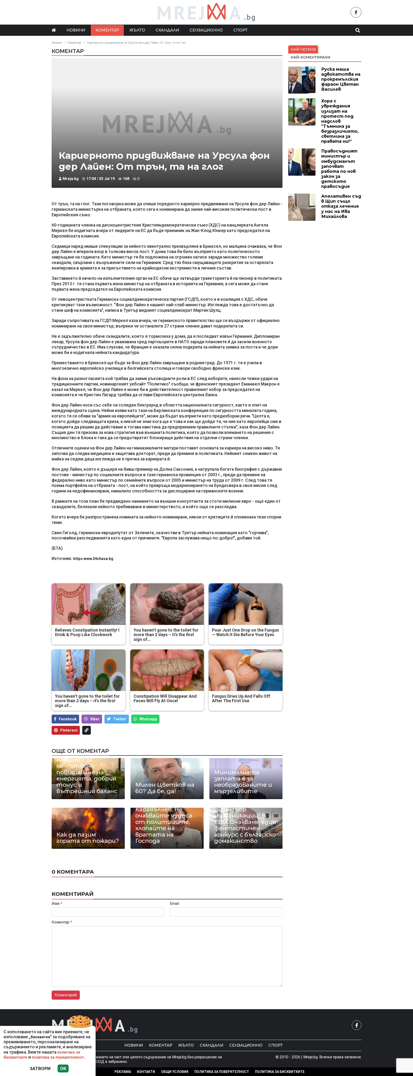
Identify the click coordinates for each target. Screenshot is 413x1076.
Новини (75, 30)
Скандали (167, 30)
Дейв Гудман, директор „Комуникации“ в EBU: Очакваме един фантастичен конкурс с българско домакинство (245, 822)
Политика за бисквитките (279, 1072)
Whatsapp (148, 719)
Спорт (240, 30)
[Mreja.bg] (95, 1025)
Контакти (146, 1072)
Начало (57, 42)
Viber (95, 719)
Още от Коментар (80, 751)
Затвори (40, 1068)
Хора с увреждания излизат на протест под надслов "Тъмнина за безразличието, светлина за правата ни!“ (340, 121)
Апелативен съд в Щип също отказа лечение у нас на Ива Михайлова (341, 206)
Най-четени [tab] (303, 49)
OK (63, 1068)
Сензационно (206, 30)
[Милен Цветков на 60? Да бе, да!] (167, 778)
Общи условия (174, 1072)
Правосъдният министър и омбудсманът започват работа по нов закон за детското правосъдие (339, 168)
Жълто (137, 30)
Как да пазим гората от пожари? (87, 838)
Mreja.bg (71, 178)
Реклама (122, 1072)
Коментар (107, 30)
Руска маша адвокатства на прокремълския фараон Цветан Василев (340, 79)
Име (57, 904)
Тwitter (119, 719)
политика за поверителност (58, 1057)
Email (174, 904)
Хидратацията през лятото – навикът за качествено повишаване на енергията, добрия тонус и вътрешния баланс (86, 769)
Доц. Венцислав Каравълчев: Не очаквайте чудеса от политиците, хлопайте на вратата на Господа (163, 822)
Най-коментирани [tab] (310, 57)
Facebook (68, 719)
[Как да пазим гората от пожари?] (88, 828)
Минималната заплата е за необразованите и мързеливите (243, 782)
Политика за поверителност (221, 1072)
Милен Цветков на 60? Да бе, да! (164, 788)
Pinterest (68, 730)
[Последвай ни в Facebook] (356, 12)
